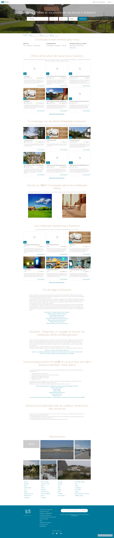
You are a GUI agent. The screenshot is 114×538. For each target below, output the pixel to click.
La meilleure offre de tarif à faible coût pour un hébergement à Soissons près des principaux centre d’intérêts (57, 397)
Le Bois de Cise (45, 491)
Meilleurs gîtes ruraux (57, 394)
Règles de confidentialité (46, 513)
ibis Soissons (72, 244)
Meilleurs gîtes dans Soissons (57, 315)
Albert (25, 485)
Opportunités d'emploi (45, 522)
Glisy (59, 487)
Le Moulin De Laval (28, 140)
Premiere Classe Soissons (52, 269)
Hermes (43, 487)
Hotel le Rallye (27, 269)
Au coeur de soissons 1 (75, 140)
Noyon (25, 491)
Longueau (26, 497)
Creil (25, 489)
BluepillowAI (43, 526)
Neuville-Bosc (27, 495)
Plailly (59, 489)
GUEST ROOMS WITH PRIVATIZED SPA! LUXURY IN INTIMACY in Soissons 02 (87, 165)
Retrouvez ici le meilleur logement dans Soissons (57, 312)
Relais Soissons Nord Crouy (53, 244)
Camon (77, 485)
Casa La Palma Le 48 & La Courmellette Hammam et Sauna (60, 76)
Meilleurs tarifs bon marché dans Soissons (57, 323)
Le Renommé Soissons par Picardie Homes (79, 101)
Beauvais (60, 484)
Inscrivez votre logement (46, 509)
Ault (76, 484)
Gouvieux (43, 497)
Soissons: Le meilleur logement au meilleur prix (57, 350)
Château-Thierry (79, 495)
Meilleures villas (57, 395)
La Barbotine (27, 101)
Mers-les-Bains (45, 482)
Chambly (60, 493)
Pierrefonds (78, 489)
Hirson (42, 495)
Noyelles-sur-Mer (28, 493)
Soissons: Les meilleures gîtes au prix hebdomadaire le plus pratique (57, 353)
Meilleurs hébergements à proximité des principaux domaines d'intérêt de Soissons (57, 386)
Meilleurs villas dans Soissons (57, 321)
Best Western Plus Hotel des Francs (32, 244)
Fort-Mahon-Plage (79, 482)
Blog (41, 520)
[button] (52, 533)
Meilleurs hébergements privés (57, 392)
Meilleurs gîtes (57, 389)
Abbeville (26, 484)
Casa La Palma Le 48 (51, 140)
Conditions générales (45, 515)
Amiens (26, 482)
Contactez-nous (44, 524)
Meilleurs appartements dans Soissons (57, 313)
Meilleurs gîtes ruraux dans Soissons (57, 320)
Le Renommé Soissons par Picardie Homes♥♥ (80, 76)
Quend (76, 491)
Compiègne (78, 487)
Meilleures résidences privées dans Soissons (57, 318)
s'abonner (84, 510)
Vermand (43, 489)
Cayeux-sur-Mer (45, 484)
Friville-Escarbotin (45, 493)
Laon (59, 485)
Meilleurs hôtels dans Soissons (57, 317)
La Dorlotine (27, 76)
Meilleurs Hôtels (57, 391)
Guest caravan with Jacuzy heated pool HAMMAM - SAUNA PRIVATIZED (63, 165)
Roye (59, 491)
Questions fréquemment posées (48, 517)
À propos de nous (44, 511)
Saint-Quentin (27, 487)
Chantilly (60, 482)
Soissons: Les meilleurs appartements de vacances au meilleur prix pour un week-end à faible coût (57, 352)
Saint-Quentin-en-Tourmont (82, 493)
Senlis (42, 485)
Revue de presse (44, 519)
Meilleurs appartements (57, 387)
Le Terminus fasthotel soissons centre (78, 269)
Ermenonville (61, 495)
